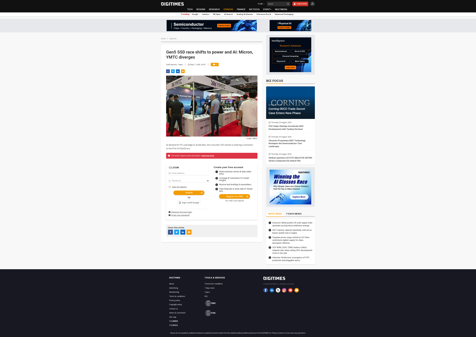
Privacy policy (174, 300)
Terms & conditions (177, 296)
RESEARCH (214, 9)
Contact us (173, 308)
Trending (185, 14)
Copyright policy (175, 304)
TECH (190, 9)
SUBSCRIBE (302, 4)
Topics (207, 292)
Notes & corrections (177, 313)
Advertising (173, 288)
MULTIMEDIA (281, 9)
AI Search (228, 14)
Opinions (173, 39)
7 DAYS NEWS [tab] (293, 214)
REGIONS (200, 9)
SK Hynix (217, 14)
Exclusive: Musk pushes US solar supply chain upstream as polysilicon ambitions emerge (292, 224)
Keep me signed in (179, 187)
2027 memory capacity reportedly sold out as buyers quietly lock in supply (292, 231)
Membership (174, 292)
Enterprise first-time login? (181, 212)
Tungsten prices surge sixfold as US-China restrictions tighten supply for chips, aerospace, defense (290, 240)
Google (195, 14)
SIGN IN (189, 192)
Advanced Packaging (284, 14)
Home (163, 39)
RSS (206, 296)
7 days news (209, 288)
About (171, 284)
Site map (172, 317)
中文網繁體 (173, 321)
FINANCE (241, 9)
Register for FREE (234, 196)
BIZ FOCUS (254, 9)
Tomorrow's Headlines (214, 284)
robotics (205, 14)
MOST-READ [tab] (275, 214)
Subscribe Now (207, 155)
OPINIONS (228, 9)
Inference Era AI (264, 14)
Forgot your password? (180, 215)
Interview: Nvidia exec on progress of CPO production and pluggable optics (290, 258)
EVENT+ (267, 9)
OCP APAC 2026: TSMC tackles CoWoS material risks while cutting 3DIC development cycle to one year (292, 250)
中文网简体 (173, 325)
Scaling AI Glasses (245, 14)
